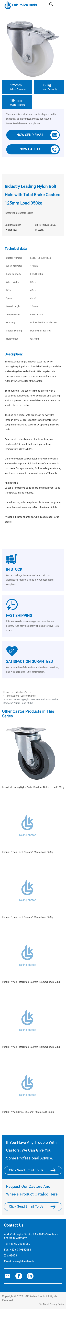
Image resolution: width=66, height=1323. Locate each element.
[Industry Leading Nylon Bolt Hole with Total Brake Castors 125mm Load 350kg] (53, 135)
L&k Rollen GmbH (25, 5)
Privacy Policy (56, 1304)
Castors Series (23, 692)
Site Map (43, 1304)
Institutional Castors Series (19, 213)
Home (6, 692)
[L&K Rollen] (55, 1170)
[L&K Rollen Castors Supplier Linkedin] (30, 1275)
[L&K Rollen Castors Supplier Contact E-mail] (7, 1275)
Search (51, 2)
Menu (58, 2)
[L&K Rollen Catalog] (55, 1206)
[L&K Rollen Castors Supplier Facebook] (18, 1275)
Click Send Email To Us (26, 1170)
